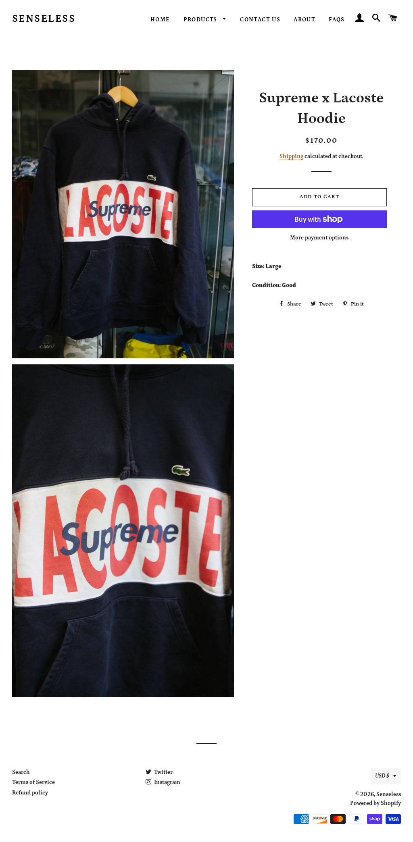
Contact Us (260, 20)
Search (21, 772)
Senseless (44, 19)
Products (201, 20)
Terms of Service (33, 782)
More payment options (319, 238)
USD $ (382, 776)
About (304, 20)
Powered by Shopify (375, 803)
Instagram (166, 782)
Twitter (163, 772)
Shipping (291, 156)
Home (160, 20)
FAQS (337, 20)
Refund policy (30, 793)
